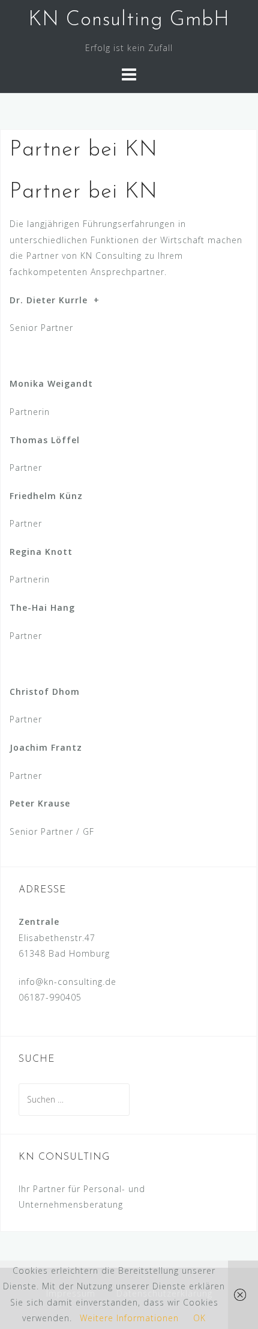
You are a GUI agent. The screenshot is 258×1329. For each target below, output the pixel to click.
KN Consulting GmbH (129, 20)
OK (199, 1318)
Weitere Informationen (129, 1318)
